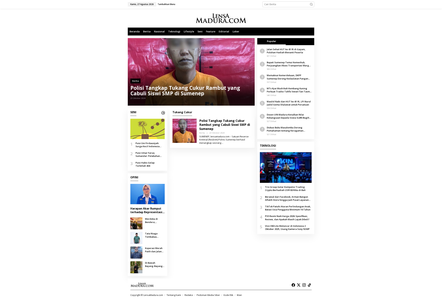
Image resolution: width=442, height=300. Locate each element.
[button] (311, 4)
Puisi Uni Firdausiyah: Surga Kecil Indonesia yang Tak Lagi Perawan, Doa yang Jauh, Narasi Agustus (149, 145)
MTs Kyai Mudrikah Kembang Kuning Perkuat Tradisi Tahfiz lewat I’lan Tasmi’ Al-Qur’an (289, 90)
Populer (271, 41)
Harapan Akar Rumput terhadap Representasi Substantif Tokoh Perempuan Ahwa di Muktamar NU (146, 210)
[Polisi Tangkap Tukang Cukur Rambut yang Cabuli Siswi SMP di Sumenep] (222, 142)
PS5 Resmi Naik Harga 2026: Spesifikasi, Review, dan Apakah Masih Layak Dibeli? (287, 218)
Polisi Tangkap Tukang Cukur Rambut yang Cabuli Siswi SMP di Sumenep (185, 90)
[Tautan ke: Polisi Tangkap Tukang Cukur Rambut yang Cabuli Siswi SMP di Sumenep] (191, 72)
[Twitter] (298, 285)
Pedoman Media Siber (208, 295)
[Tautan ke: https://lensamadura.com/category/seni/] (163, 113)
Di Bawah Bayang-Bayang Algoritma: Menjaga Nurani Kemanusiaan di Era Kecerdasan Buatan (154, 264)
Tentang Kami (174, 295)
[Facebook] (293, 285)
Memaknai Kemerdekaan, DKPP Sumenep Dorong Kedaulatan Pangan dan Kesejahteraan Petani (287, 77)
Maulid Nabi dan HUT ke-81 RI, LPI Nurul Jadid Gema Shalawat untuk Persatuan (289, 103)
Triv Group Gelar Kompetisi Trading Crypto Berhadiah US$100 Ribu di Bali (285, 188)
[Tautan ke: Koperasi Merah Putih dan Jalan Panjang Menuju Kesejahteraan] (136, 252)
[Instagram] (304, 285)
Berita (135, 81)
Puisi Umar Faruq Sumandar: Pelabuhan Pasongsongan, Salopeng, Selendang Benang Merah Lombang (150, 154)
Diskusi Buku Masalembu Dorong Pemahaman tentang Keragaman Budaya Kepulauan (285, 129)
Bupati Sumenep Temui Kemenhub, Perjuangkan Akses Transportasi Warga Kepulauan (288, 64)
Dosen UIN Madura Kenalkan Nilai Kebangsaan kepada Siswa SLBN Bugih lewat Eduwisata (288, 116)
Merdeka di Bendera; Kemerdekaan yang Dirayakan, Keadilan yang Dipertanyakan (154, 220)
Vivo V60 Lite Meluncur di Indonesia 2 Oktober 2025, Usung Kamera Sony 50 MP (287, 227)
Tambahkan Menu (166, 4)
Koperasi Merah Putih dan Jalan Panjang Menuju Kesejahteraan (154, 250)
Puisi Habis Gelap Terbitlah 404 (145, 164)
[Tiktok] (309, 285)
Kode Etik (228, 295)
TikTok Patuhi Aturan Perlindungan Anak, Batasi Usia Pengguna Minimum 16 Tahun (288, 208)
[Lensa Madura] (221, 18)
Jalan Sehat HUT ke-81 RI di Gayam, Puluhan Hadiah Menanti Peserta (286, 51)
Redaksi (189, 295)
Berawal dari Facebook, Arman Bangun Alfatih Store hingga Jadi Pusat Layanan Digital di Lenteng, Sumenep (287, 198)
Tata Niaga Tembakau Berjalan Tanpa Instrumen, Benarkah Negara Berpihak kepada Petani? (155, 235)
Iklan (239, 295)
